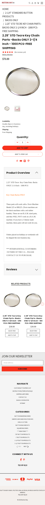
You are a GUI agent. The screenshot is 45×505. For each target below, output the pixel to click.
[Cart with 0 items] (38, 3)
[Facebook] (17, 161)
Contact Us (22, 397)
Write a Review (7, 55)
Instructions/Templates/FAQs (23, 391)
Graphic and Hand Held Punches (22, 419)
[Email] (21, 161)
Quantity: (22, 137)
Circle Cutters (22, 422)
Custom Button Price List (22, 388)
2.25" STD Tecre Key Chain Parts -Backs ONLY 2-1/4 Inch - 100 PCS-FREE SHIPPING (33, 319)
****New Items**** (22, 431)
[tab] (22, 269)
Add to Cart (12, 335)
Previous (2, 304)
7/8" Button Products (22, 434)
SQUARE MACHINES (22, 428)
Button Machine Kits (23, 425)
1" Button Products (22, 437)
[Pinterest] (28, 161)
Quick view (12, 331)
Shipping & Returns (22, 394)
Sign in (18, 400)
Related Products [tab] (20, 283)
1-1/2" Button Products (22, 443)
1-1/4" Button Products (22, 440)
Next (42, 304)
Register (26, 400)
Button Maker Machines (23, 416)
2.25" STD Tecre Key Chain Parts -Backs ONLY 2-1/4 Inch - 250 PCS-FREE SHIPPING (11, 319)
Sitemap (22, 403)
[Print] (25, 161)
